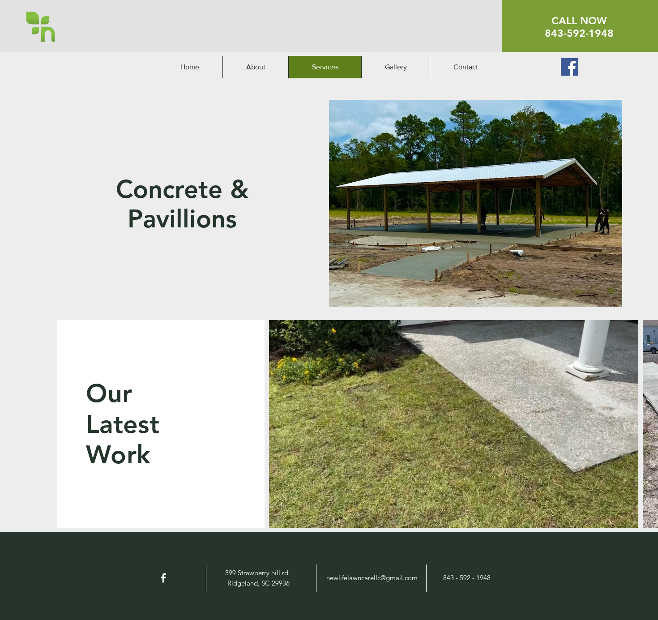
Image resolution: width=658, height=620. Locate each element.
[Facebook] (569, 67)
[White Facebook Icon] (163, 578)
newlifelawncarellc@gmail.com (372, 577)
